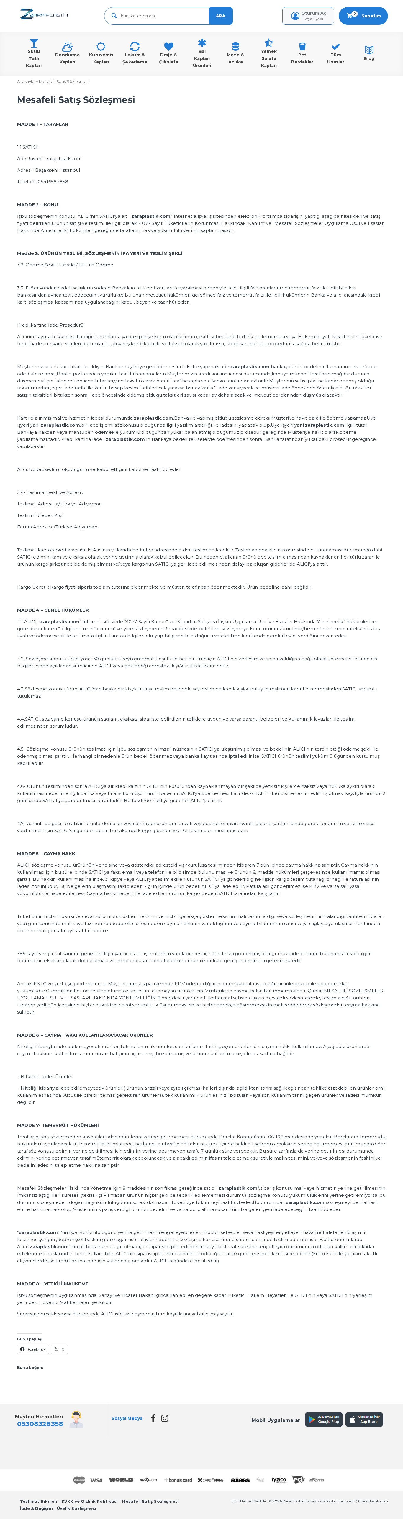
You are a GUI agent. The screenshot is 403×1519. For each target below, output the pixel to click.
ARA (220, 16)
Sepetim (367, 16)
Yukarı (383, 1506)
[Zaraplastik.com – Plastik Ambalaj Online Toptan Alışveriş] (44, 20)
